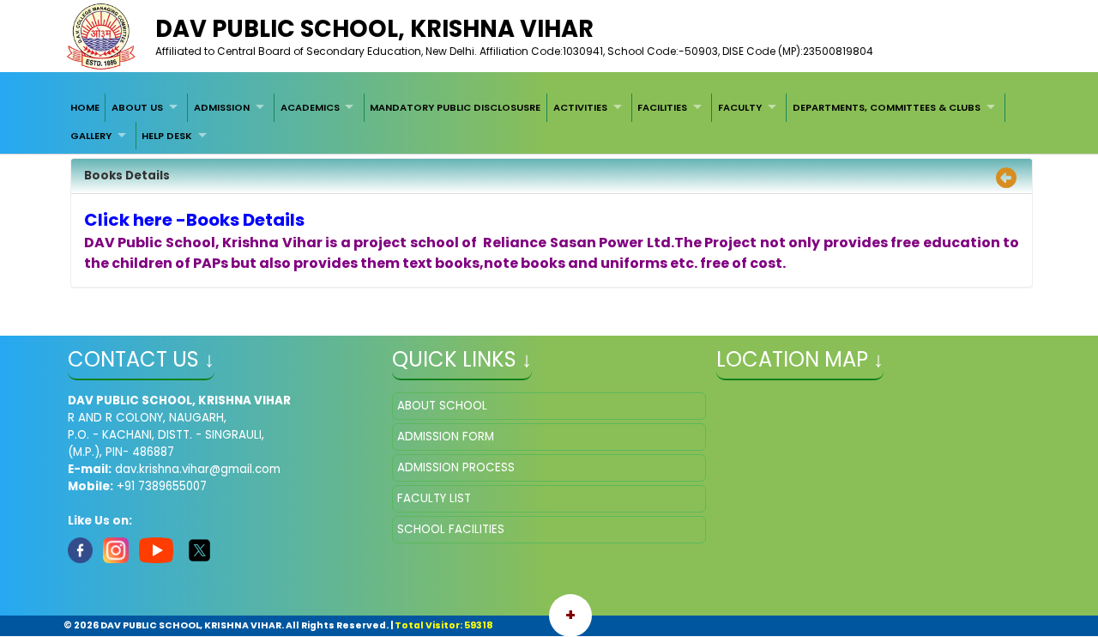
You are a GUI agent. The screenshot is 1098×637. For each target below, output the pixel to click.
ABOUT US (137, 107)
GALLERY (91, 136)
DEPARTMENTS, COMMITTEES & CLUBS (886, 107)
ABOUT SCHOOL (442, 405)
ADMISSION (222, 107)
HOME (85, 107)
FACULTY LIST (434, 498)
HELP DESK (167, 136)
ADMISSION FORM (445, 436)
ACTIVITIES (580, 107)
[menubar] (549, 121)
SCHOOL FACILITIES (450, 529)
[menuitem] (85, 107)
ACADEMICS (310, 107)
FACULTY (740, 107)
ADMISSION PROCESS (456, 467)
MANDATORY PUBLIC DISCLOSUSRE (455, 107)
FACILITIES (662, 107)
